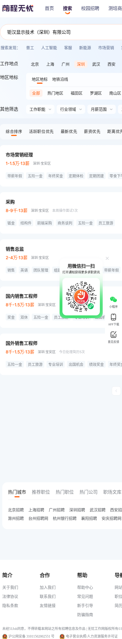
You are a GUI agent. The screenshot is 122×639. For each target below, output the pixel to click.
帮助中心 (85, 587)
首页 (49, 8)
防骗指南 (85, 614)
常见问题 (85, 596)
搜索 (67, 8)
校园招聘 (90, 8)
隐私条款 (10, 605)
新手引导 (85, 605)
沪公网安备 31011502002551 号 (31, 636)
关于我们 (10, 587)
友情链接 (48, 605)
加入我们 (48, 587)
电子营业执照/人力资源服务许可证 (92, 636)
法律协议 (10, 596)
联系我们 (48, 596)
